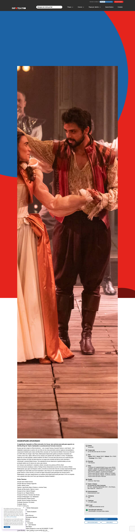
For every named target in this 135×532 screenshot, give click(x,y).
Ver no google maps (92, 522)
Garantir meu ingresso (101, 519)
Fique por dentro (94, 7)
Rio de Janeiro (109, 1)
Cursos (80, 7)
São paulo (102, 1)
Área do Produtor (118, 1)
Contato (120, 7)
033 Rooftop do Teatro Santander (97, 485)
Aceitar (7, 527)
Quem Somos (109, 7)
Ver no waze (109, 522)
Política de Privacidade (11, 516)
